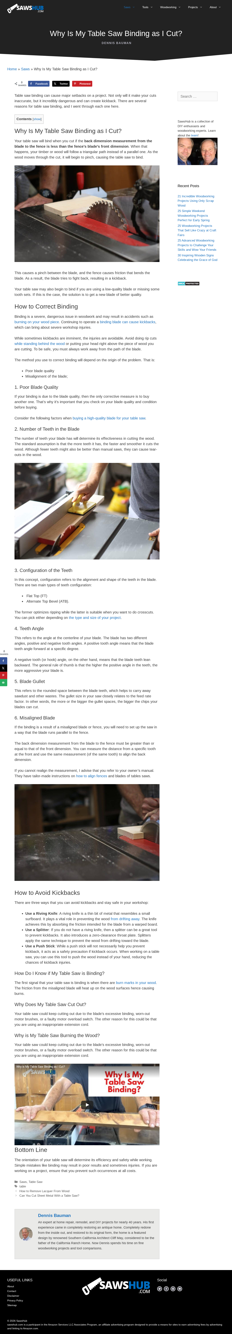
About (213, 7)
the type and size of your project (95, 618)
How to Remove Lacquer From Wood (44, 1191)
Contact (11, 1291)
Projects (193, 7)
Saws (127, 7)
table (22, 1186)
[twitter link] (173, 1288)
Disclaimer (13, 1295)
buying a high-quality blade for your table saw (109, 418)
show (37, 119)
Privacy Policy (15, 1300)
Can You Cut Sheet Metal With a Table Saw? (49, 1195)
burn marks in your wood (136, 983)
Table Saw (35, 1182)
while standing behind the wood (39, 344)
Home (12, 69)
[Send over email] (3, 682)
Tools (145, 7)
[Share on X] (3, 668)
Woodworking (168, 7)
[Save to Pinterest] (3, 675)
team (194, 135)
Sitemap (12, 1305)
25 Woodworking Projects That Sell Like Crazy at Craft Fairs (197, 230)
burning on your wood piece (36, 322)
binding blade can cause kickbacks (127, 322)
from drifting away (125, 919)
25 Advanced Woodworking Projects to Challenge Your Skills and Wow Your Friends (197, 245)
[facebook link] (159, 1288)
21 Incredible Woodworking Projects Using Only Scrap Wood (196, 201)
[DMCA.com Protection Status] (189, 284)
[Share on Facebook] (3, 661)
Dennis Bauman (117, 43)
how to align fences (91, 776)
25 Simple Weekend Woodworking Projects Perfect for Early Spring (194, 215)
